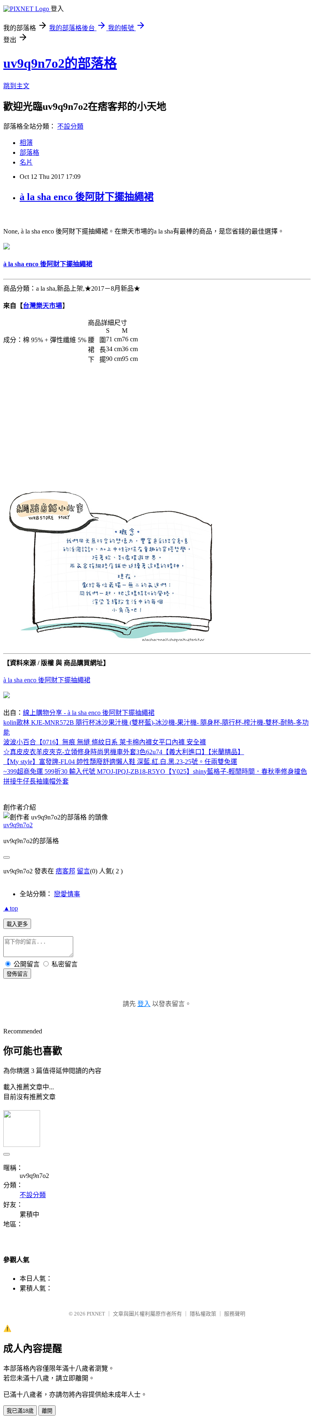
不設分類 (70, 126)
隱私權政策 (203, 1314)
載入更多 (17, 924)
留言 (83, 871)
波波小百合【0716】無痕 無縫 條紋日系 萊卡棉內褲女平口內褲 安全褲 (104, 742)
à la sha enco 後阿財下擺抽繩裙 (87, 196)
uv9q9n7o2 (18, 824)
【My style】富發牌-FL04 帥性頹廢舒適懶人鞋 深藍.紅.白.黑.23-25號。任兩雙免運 (120, 761)
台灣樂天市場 (42, 305)
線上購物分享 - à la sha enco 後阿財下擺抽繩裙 (89, 712)
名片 (26, 162)
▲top (10, 908)
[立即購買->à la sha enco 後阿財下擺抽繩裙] (6, 247)
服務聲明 (234, 1314)
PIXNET (96, 1314)
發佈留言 (17, 974)
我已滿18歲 (20, 1411)
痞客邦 (65, 871)
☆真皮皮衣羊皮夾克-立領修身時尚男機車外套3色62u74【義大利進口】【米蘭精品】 (123, 751)
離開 (47, 1411)
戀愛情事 (67, 893)
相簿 (26, 142)
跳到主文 (16, 85)
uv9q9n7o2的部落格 (60, 63)
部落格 (29, 152)
